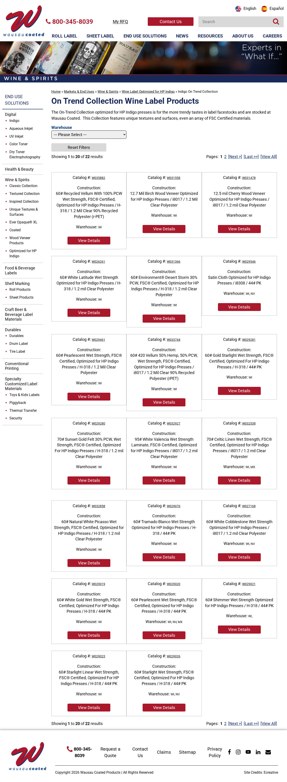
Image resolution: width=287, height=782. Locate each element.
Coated (15, 230)
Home (56, 92)
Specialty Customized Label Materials (21, 384)
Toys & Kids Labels (24, 395)
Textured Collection (24, 194)
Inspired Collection (24, 201)
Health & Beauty (19, 169)
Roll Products (19, 289)
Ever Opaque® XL (23, 222)
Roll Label (64, 36)
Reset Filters (79, 147)
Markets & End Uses (79, 92)
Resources (210, 36)
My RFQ (120, 21)
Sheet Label (100, 36)
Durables (13, 329)
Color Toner (18, 144)
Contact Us (171, 21)
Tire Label (17, 351)
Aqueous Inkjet (21, 128)
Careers (272, 36)
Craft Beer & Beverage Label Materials (19, 314)
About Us (242, 36)
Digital (10, 114)
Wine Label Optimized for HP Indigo (148, 92)
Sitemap (187, 752)
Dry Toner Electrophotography (24, 154)
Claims (164, 752)
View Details (89, 240)
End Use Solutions (145, 36)
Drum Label (18, 343)
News (182, 36)
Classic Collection (23, 186)
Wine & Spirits (108, 92)
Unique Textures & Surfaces (23, 212)
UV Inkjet (16, 136)
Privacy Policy (214, 752)
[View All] (269, 156)
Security (15, 418)
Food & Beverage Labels (20, 270)
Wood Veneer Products (19, 240)
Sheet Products (21, 297)
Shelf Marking (17, 283)
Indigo (14, 121)
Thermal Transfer (23, 410)
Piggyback (17, 403)
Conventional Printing (16, 366)
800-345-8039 (72, 21)
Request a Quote (110, 752)
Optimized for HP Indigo (23, 253)
